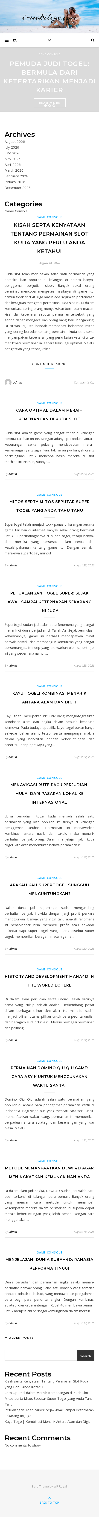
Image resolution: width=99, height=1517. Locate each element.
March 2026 (14, 170)
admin (17, 382)
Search (85, 1356)
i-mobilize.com (49, 17)
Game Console (49, 54)
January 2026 (15, 181)
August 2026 (15, 141)
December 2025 (18, 187)
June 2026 (12, 153)
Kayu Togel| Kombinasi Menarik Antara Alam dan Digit (47, 1421)
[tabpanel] (49, 79)
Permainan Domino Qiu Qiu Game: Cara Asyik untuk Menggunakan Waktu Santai (49, 1077)
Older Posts (21, 1337)
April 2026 (13, 164)
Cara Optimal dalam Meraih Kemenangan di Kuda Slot (46, 1392)
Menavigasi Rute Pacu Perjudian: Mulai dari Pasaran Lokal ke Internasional (50, 794)
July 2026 (12, 147)
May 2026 (12, 158)
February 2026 (16, 176)
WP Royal (60, 1486)
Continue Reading (49, 364)
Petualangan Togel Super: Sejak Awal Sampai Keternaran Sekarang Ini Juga (50, 602)
